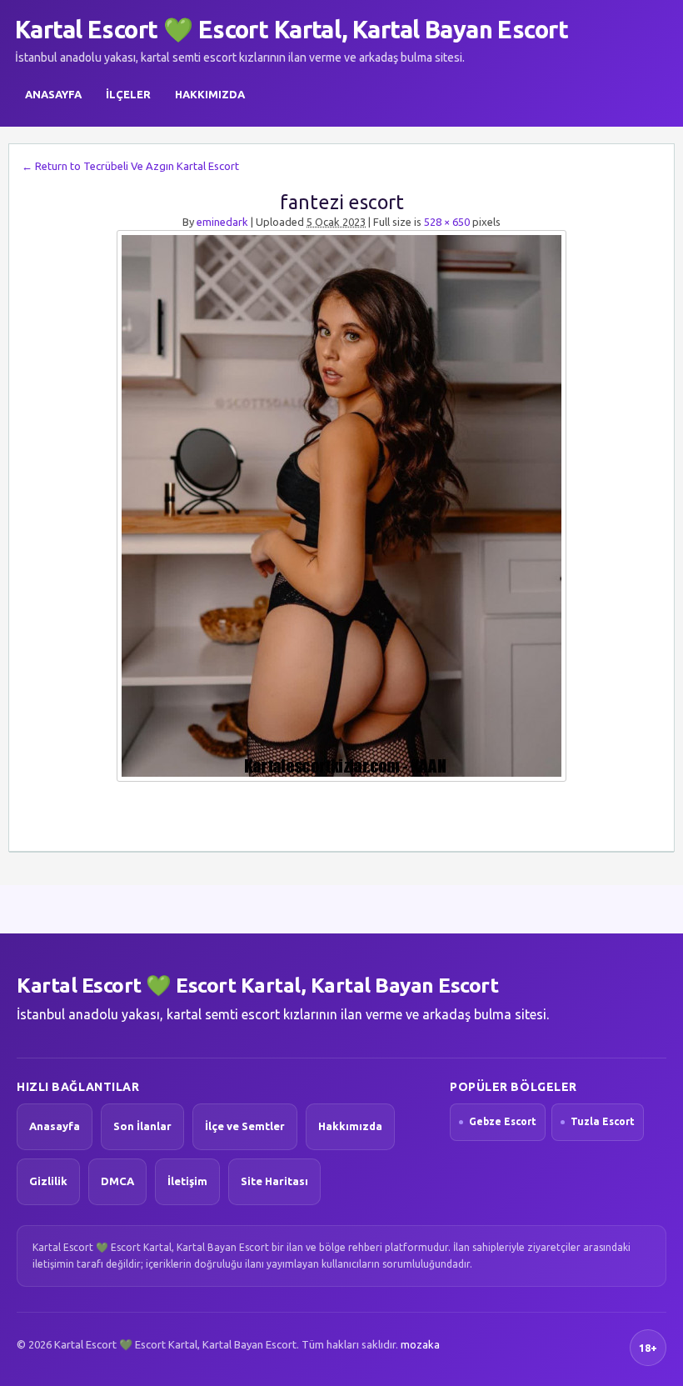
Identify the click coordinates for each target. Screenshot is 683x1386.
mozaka (420, 1344)
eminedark (222, 222)
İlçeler (128, 94)
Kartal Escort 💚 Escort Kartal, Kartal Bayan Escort (291, 29)
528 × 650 (447, 222)
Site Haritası (274, 1181)
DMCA (117, 1181)
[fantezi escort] (341, 506)
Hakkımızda (210, 94)
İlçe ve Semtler (245, 1126)
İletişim (187, 1181)
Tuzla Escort (603, 1121)
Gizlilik (48, 1181)
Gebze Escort (502, 1121)
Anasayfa (53, 94)
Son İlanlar (142, 1126)
